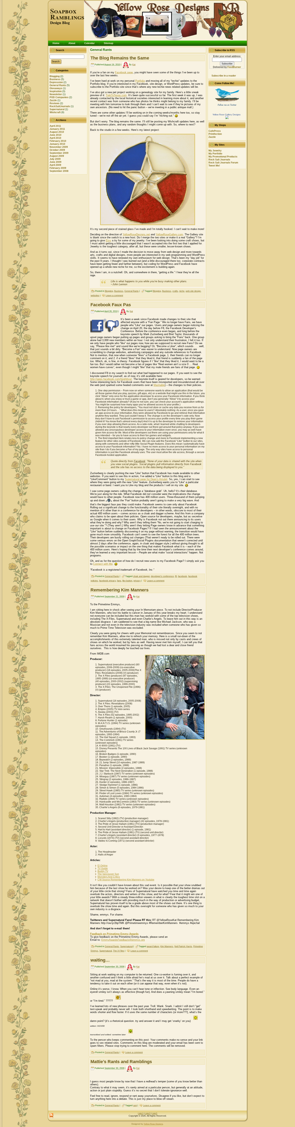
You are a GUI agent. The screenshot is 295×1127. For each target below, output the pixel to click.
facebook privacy (107, 580)
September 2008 (59, 171)
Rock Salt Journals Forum (223, 162)
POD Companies (59, 97)
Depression (56, 82)
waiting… (100, 960)
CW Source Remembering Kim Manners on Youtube (126, 879)
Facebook (139, 461)
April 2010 (55, 138)
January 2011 (57, 129)
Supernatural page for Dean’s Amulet (146, 479)
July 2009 (55, 159)
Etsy (108, 240)
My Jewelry (215, 150)
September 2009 (59, 153)
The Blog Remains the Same (120, 57)
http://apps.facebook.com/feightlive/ (111, 379)
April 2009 (55, 165)
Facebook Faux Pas (111, 304)
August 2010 (57, 132)
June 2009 (55, 162)
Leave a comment (114, 295)
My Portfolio (215, 153)
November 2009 (59, 147)
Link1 (140, 1113)
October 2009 (57, 150)
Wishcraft (55, 112)
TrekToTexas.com (116, 95)
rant (135, 1105)
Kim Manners (166, 946)
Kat (133, 64)
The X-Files (118, 951)
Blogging (55, 76)
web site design (193, 291)
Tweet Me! (214, 165)
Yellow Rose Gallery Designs (227, 114)
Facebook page (124, 72)
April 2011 (55, 126)
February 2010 (58, 141)
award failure (153, 946)
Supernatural (57, 109)
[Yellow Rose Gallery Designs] (227, 118)
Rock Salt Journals (219, 159)
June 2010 (55, 135)
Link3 (154, 1113)
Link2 (147, 1113)
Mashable (159, 385)
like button (127, 580)
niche (181, 291)
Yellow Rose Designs (153, 1124)
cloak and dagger (141, 576)
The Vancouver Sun (108, 874)
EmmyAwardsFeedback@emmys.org (123, 939)
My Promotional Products (223, 156)
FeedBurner (234, 67)
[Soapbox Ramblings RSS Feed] (51, 1116)
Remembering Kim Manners (120, 589)
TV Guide (103, 868)
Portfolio (140, 80)
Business (55, 79)
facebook (182, 576)
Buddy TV (103, 871)
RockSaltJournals (60, 106)
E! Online (103, 865)
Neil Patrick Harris (183, 946)
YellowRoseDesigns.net (136, 234)
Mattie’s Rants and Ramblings (121, 1061)
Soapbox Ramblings (67, 14)
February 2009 (58, 168)
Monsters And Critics (109, 876)
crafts (175, 291)
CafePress (215, 131)
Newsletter (56, 94)
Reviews (54, 103)
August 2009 (57, 156)
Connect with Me (103, 563)
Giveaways (56, 88)
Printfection (215, 134)
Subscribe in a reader (224, 75)
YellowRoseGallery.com (169, 234)
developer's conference (162, 576)
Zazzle (53, 100)
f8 (176, 576)
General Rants (58, 85)
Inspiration (56, 91)
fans (119, 580)
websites (95, 295)
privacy (137, 580)
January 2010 (57, 144)
